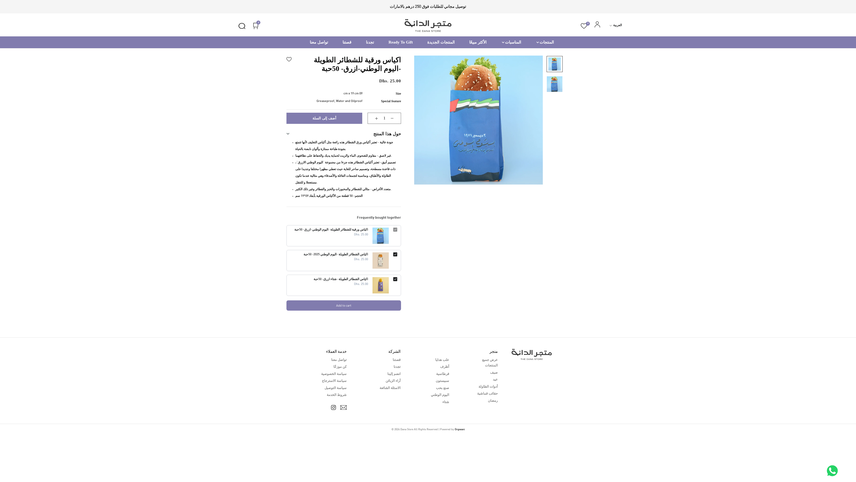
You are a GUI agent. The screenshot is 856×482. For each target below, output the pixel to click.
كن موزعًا (340, 366)
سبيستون (442, 380)
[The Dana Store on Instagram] (333, 407)
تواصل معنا (319, 42)
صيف (494, 372)
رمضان (493, 400)
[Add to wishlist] (289, 59)
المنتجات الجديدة (441, 42)
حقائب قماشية (487, 393)
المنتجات (547, 42)
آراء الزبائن (393, 380)
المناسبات (513, 42)
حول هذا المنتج (387, 133)
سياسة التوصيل (336, 388)
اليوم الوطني (440, 395)
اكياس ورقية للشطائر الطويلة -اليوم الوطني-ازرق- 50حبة (331, 229)
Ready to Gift (401, 42)
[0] (584, 26)
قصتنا (347, 42)
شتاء (445, 402)
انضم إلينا (394, 374)
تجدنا (370, 42)
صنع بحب (442, 388)
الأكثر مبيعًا (478, 42)
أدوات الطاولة (488, 386)
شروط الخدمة (337, 395)
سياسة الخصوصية (334, 374)
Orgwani (460, 429)
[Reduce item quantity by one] (395, 118)
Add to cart (343, 305)
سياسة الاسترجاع (334, 380)
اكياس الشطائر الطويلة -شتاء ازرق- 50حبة (341, 279)
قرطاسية (442, 374)
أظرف (444, 366)
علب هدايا (442, 360)
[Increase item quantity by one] (373, 118)
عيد (495, 379)
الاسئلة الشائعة (390, 388)
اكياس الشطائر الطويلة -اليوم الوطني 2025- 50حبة (336, 254)
